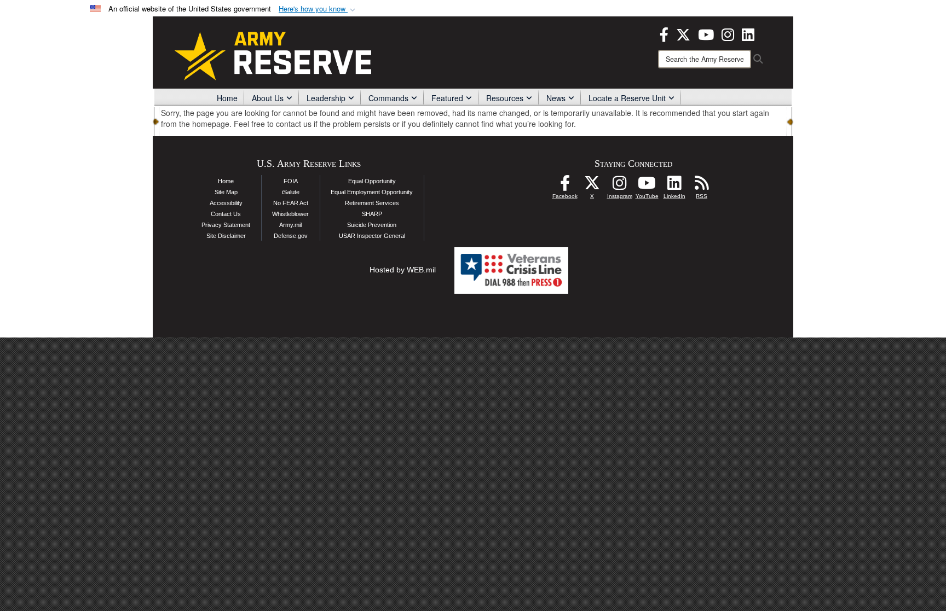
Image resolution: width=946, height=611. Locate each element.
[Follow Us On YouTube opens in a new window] (647, 186)
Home (227, 97)
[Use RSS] (702, 186)
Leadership (326, 97)
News (556, 97)
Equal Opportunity (372, 181)
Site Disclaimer (226, 235)
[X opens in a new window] (683, 33)
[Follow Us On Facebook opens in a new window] (565, 186)
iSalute (290, 192)
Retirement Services (372, 203)
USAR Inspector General (372, 235)
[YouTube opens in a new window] (706, 33)
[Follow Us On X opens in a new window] (592, 186)
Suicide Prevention (371, 225)
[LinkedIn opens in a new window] (748, 33)
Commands (388, 97)
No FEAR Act (290, 203)
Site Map (226, 192)
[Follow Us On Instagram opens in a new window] (619, 186)
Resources (504, 97)
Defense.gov (291, 235)
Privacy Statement (225, 225)
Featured (447, 97)
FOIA (291, 181)
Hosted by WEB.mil (403, 269)
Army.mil (290, 225)
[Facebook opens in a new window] (664, 33)
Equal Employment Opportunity (372, 192)
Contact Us (226, 214)
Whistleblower (290, 214)
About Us (268, 97)
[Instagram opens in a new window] (728, 33)
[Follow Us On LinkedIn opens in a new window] (674, 186)
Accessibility (226, 203)
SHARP (372, 214)
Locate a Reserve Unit (627, 97)
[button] (318, 9)
